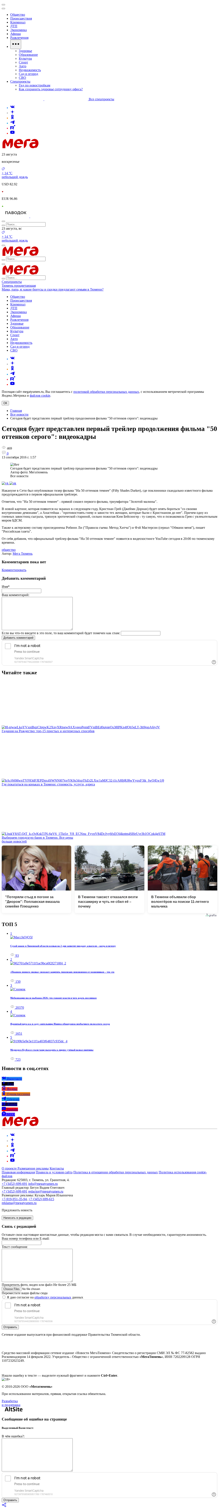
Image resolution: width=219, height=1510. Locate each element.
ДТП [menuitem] (13, 26)
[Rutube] (12, 128)
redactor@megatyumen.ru (45, 1191)
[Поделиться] (4, 1506)
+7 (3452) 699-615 (41, 1199)
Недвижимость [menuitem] (30, 70)
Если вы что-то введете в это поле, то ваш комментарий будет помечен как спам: (61, 633)
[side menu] (3, 8)
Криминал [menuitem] (17, 22)
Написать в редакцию (17, 1217)
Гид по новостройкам (34, 85)
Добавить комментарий (18, 637)
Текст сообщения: (15, 1247)
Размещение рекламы (33, 1168)
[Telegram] (12, 123)
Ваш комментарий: (15, 595)
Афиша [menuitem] (15, 34)
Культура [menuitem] (25, 58)
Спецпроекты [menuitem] (20, 81)
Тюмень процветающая (19, 285)
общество (9, 550)
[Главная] (51, 147)
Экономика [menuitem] (18, 30)
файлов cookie (40, 395)
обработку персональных (52, 1297)
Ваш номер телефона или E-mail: (25, 1238)
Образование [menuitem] (28, 54)
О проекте (10, 1168)
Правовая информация (18, 1172)
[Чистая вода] (41, 216)
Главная (16, 410)
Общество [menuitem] (17, 14)
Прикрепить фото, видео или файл (39, 1285)
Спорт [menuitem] (23, 62)
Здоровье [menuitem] (25, 51)
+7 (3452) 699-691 (14, 1184)
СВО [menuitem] (22, 77)
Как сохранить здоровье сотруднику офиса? (51, 89)
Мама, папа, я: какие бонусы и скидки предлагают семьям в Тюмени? (53, 289)
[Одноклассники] (12, 118)
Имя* (6, 586)
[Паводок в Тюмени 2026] (16, 216)
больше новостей (14, 841)
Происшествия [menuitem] (21, 18)
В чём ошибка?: (13, 1436)
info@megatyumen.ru (43, 1184)
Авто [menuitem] (22, 66)
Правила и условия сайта (54, 1172)
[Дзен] (12, 113)
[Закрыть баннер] (3, 4)
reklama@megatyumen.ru (19, 1203)
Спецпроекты (12, 282)
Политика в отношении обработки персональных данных (115, 1172)
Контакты (57, 1168)
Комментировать (14, 570)
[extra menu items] (15, 44)
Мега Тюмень (23, 553)
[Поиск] (3, 221)
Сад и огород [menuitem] (28, 74)
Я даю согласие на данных (44, 1297)
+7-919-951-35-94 (14, 1199)
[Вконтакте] (12, 108)
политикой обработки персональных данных (106, 391)
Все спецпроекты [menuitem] (101, 99)
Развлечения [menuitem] (19, 37)
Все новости (19, 414)
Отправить (10, 1327)
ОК (5, 403)
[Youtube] (12, 133)
